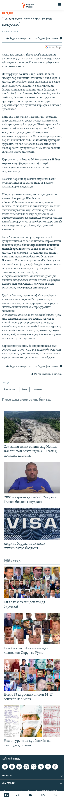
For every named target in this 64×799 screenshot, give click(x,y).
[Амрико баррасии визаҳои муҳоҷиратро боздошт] (32, 524)
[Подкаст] (55, 767)
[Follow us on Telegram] (41, 767)
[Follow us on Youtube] (19, 767)
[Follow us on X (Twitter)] (34, 767)
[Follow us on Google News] (5, 767)
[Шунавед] (17, 795)
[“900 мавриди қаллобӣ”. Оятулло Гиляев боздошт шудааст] (32, 477)
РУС (43, 795)
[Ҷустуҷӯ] (55, 795)
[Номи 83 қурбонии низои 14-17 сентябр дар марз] (32, 675)
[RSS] (48, 767)
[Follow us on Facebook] (12, 767)
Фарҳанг (7, 13)
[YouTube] (30, 795)
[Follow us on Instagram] (26, 767)
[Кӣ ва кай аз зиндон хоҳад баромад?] (32, 582)
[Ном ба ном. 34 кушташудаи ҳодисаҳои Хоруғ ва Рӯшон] (32, 628)
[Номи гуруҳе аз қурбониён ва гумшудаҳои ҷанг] (32, 721)
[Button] (18, 39)
